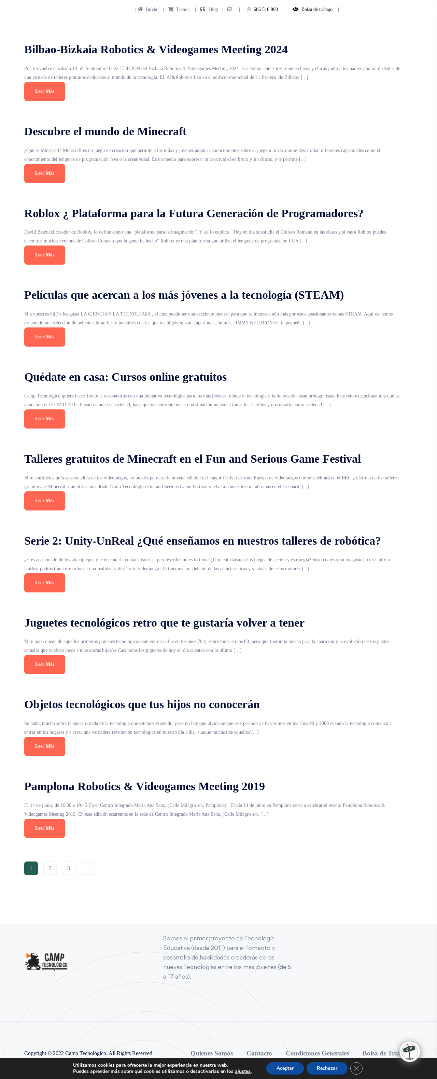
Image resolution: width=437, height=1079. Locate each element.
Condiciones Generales (317, 1053)
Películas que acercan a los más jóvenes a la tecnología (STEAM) (184, 295)
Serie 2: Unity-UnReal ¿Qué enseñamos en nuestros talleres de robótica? (202, 540)
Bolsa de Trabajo (387, 1053)
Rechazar (327, 1068)
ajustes (243, 1071)
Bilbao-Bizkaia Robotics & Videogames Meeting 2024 (156, 49)
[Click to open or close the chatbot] (409, 1051)
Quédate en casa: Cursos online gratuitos (125, 376)
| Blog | (208, 9)
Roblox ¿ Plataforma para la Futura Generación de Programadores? (194, 213)
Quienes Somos (212, 1053)
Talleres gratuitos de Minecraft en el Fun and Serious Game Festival (192, 458)
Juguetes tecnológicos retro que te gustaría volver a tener (164, 622)
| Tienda (174, 9)
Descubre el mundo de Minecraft (105, 131)
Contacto (259, 1053)
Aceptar (285, 1068)
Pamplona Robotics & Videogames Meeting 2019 (144, 786)
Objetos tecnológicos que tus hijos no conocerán (142, 704)
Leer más (44, 91)
